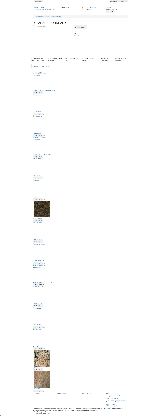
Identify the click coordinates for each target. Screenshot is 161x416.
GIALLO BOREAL (37, 239)
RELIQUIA (35, 367)
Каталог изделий (61, 393)
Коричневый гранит (56, 16)
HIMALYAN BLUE (37, 303)
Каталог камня (40, 16)
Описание (35, 66)
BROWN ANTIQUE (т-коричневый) (42, 154)
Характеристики (45, 66)
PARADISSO (36, 346)
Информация (36, 393)
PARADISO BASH (37, 325)
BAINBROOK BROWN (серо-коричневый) (44, 90)
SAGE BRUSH (36, 389)
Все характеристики (79, 36)
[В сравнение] (44, 114)
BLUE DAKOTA (37, 133)
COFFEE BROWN (37, 218)
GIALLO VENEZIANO (38, 261)
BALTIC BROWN (37, 112)
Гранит (47, 16)
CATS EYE (35, 197)
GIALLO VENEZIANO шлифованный (42, 282)
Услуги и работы (86, 393)
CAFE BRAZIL (36, 176)
